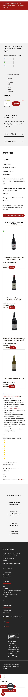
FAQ (4, 586)
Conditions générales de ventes (12, 590)
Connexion (6, 612)
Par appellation (7, 575)
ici (13, 431)
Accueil (5, 3)
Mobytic (11, 666)
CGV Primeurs (7, 592)
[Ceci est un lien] (14, 27)
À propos (5, 599)
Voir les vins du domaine (14, 215)
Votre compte (7, 610)
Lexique (5, 597)
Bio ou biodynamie (13, 3)
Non (22, 479)
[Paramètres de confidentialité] (3, 694)
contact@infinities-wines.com (12, 563)
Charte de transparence (13, 408)
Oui (20, 479)
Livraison (5, 588)
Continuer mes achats (9, 690)
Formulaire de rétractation (10, 594)
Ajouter (16, 103)
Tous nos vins (7, 572)
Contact (5, 601)
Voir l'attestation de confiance (11, 396)
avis (22, 100)
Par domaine (6, 577)
